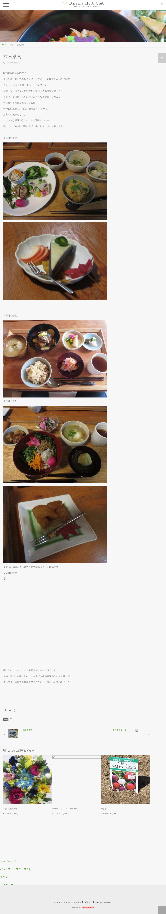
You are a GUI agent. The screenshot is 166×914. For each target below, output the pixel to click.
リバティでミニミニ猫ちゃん (65, 808)
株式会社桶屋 (88, 907)
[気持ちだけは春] (27, 779)
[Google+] (15, 711)
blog (6, 719)
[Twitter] (10, 711)
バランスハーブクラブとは (16, 869)
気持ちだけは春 (10, 808)
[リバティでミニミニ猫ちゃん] (76, 779)
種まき (104, 808)
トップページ (8, 861)
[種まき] (125, 779)
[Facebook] (5, 711)
